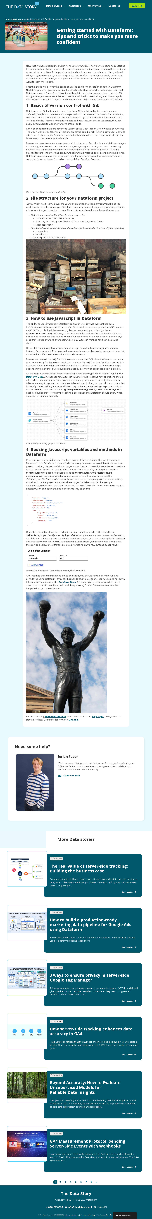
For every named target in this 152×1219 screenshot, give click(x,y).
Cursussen (75, 6)
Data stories (18, 19)
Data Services (54, 6)
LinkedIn (73, 719)
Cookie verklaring (87, 1215)
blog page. (98, 716)
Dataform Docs (34, 377)
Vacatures (114, 6)
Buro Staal (110, 1215)
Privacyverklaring (71, 1215)
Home (8, 19)
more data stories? (55, 716)
